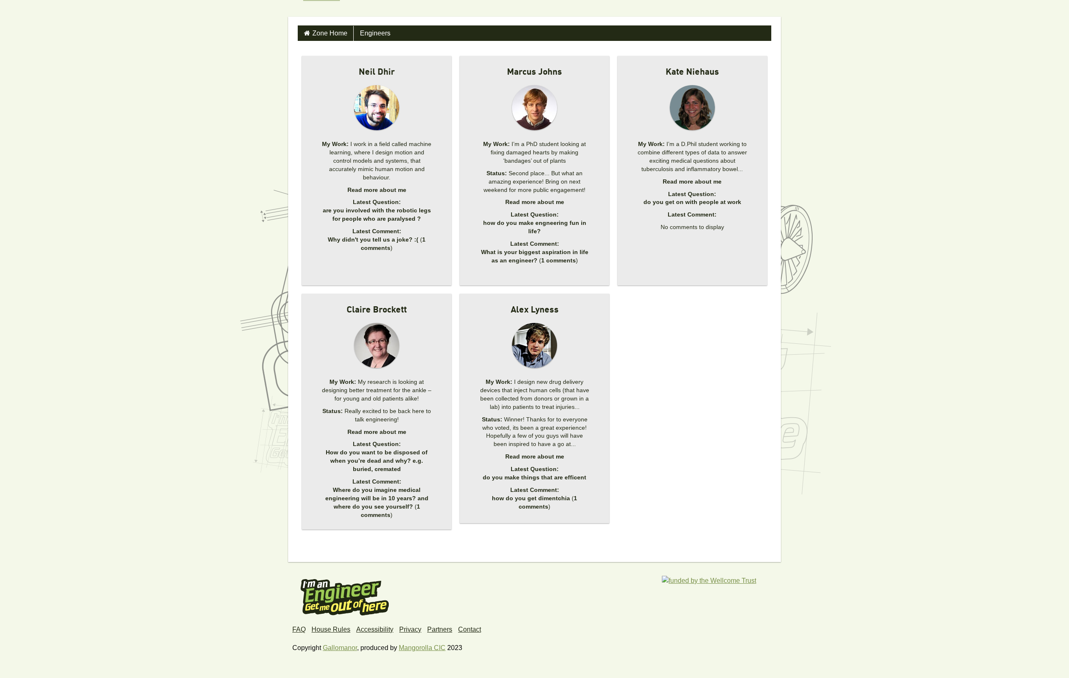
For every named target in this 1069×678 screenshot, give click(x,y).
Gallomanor (340, 647)
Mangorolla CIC (422, 647)
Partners (439, 629)
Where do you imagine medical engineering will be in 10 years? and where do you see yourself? (376, 498)
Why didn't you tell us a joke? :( (373, 239)
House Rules (331, 629)
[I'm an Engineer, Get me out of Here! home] (345, 594)
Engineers (375, 33)
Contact (469, 629)
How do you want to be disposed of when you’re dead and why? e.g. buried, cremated (377, 460)
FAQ (299, 629)
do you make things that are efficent (534, 477)
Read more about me (376, 190)
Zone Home (329, 33)
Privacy (410, 629)
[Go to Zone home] (318, 8)
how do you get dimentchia (531, 498)
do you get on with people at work (692, 202)
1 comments (558, 260)
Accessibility (374, 629)
